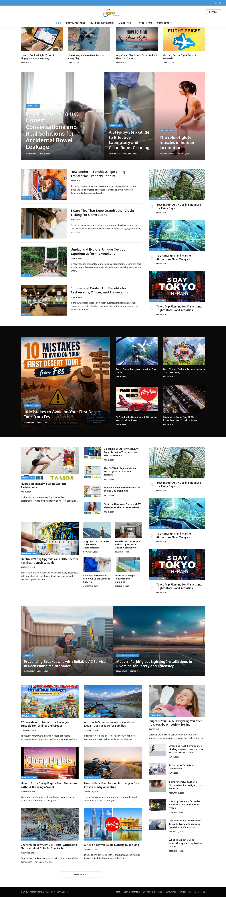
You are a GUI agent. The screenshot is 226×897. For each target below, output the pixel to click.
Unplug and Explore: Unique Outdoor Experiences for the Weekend (99, 251)
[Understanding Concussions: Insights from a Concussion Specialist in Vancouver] (157, 824)
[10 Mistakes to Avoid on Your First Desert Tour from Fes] (65, 382)
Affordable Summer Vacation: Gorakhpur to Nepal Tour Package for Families (111, 723)
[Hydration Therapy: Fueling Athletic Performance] (50, 463)
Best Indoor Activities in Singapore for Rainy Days (178, 206)
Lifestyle (26, 198)
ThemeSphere (62, 892)
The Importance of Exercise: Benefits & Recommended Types (185, 804)
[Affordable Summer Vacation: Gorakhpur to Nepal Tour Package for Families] (113, 701)
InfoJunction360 (167, 154)
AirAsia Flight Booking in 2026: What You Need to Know (136, 418)
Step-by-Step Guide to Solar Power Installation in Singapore (96, 544)
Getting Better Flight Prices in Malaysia (180, 57)
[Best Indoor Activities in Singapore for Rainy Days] (177, 184)
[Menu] (7, 12)
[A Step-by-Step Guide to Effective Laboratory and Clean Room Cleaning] (129, 116)
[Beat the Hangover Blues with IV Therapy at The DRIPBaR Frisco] (92, 508)
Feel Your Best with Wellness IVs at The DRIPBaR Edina (122, 489)
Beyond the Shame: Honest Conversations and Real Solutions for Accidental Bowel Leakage (52, 130)
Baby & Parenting (75, 22)
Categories (125, 22)
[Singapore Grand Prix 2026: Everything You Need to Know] (184, 399)
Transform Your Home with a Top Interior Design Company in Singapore (127, 544)
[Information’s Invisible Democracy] (157, 769)
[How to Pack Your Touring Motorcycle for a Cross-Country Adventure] (113, 763)
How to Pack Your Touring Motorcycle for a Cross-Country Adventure (112, 785)
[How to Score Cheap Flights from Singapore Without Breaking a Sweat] (50, 763)
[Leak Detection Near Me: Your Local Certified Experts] (97, 564)
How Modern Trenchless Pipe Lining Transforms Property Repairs (98, 174)
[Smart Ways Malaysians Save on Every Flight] (89, 39)
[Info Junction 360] (113, 12)
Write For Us (145, 22)
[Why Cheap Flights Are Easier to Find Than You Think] (137, 39)
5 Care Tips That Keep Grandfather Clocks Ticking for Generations (103, 212)
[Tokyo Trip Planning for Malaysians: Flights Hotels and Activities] (177, 286)
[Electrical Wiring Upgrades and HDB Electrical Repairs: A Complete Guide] (50, 538)
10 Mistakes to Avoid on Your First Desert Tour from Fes (62, 414)
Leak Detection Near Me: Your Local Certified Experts (96, 578)
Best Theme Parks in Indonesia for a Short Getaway (184, 371)
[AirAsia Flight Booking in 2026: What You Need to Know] (137, 399)
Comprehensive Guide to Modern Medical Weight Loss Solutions (185, 785)
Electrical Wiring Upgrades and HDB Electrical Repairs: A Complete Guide (50, 560)
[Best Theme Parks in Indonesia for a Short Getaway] (184, 351)
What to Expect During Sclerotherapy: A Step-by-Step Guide (186, 843)
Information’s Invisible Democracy (182, 767)
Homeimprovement (30, 553)
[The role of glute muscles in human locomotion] (180, 116)
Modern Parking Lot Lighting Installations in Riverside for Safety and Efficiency (154, 663)
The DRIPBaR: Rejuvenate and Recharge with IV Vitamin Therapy (120, 471)
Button (214, 12)
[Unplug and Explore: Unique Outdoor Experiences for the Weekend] (44, 262)
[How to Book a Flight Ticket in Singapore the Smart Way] (42, 39)
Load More (80, 874)
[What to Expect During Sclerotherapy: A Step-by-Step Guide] (157, 844)
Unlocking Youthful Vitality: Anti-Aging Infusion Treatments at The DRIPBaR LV (122, 452)
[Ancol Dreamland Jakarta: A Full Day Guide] (137, 351)
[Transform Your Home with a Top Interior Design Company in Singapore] (128, 530)
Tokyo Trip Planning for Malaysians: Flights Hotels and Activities (179, 308)
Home (57, 22)
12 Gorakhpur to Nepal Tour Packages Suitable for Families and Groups (45, 723)
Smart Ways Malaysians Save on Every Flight (86, 57)
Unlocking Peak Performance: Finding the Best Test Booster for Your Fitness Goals (186, 749)
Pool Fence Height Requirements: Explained (125, 578)
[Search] (220, 3)
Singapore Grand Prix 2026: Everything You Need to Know (180, 418)
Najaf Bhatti (114, 154)
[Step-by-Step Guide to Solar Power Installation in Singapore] (97, 530)
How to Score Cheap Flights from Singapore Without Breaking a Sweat (49, 785)
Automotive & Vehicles (127, 655)
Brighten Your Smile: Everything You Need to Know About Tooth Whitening (175, 722)
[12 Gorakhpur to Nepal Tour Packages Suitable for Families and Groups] (50, 701)
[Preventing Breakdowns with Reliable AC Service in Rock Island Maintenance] (67, 641)
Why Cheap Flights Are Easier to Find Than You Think (136, 57)
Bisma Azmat (31, 154)
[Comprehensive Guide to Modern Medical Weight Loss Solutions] (157, 786)
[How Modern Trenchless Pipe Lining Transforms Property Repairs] (44, 184)
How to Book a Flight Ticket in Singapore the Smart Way (38, 57)
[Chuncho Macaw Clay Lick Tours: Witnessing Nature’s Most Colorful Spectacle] (50, 824)
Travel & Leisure (158, 198)
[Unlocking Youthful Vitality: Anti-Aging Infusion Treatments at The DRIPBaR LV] (92, 453)
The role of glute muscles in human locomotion (177, 142)
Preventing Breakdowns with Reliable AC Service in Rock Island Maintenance (65, 663)
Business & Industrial (102, 22)
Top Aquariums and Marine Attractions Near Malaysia (173, 257)
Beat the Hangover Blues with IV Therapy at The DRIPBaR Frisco (122, 505)
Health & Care (33, 106)
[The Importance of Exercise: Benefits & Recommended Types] (157, 805)
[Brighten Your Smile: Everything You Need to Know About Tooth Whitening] (177, 701)
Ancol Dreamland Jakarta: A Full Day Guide (136, 371)
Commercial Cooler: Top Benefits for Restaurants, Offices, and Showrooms (99, 290)
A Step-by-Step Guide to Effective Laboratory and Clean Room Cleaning (129, 140)
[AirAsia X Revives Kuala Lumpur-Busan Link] (113, 824)
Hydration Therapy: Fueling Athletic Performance (43, 485)
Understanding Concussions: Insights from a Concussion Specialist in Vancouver (185, 824)
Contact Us (163, 22)
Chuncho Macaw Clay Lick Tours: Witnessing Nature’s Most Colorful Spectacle (49, 846)
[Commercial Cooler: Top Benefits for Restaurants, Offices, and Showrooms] (44, 300)
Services (29, 655)
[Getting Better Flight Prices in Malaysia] (184, 39)
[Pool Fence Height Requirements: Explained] (128, 564)
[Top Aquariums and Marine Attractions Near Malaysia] (177, 235)
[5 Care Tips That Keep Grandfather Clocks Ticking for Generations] (44, 223)
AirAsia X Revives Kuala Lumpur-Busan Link (111, 845)
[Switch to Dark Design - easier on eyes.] (215, 3)
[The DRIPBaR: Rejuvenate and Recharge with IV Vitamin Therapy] (92, 472)
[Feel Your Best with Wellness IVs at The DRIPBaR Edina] (92, 491)
